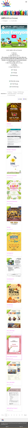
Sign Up (21, 426)
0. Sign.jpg (9, 92)
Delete (25, 99)
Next (25, 415)
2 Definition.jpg (20, 92)
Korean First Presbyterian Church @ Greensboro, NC (13, 423)
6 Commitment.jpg (11, 95)
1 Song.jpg (14, 92)
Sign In (7, 426)
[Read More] (14, 114)
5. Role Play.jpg (20, 93)
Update (20, 99)
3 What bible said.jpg (11, 93)
